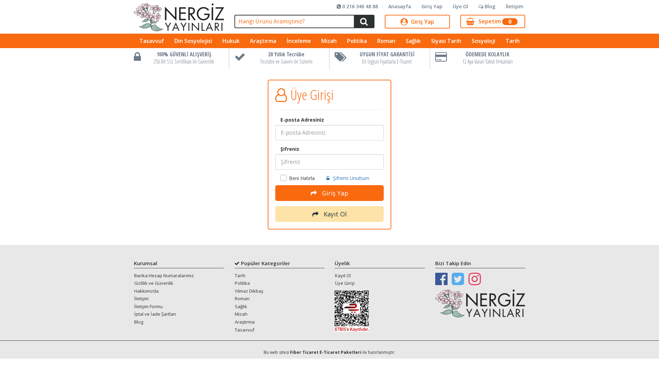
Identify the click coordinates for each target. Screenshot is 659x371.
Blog (489, 6)
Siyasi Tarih (446, 41)
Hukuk (231, 41)
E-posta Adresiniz (302, 119)
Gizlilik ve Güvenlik (153, 283)
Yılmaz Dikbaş (249, 291)
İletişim (514, 6)
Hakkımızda (146, 291)
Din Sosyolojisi (193, 41)
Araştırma (263, 41)
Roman (386, 41)
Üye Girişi (345, 283)
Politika (357, 41)
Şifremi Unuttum (351, 178)
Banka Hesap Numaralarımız (164, 275)
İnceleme (299, 41)
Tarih (513, 41)
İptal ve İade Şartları (155, 314)
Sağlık (413, 41)
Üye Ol (460, 6)
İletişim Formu (148, 306)
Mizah (329, 41)
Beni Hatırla (302, 178)
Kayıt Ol (334, 214)
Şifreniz (289, 149)
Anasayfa (399, 6)
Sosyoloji (483, 41)
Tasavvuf (151, 41)
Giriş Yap (431, 6)
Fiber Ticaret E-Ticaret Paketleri (325, 352)
